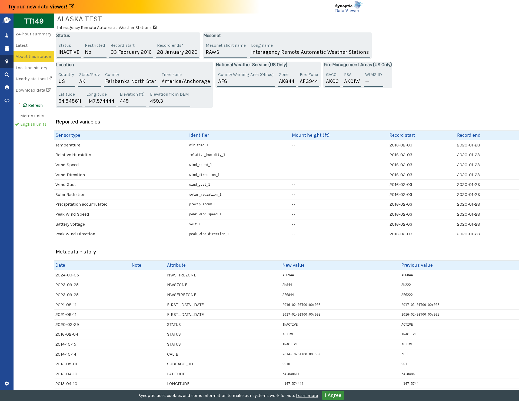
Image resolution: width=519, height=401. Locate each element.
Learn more (307, 395)
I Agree (333, 395)
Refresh (35, 105)
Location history (31, 67)
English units (33, 124)
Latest (22, 45)
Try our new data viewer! (38, 7)
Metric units (32, 115)
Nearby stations (32, 78)
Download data (31, 90)
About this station (33, 56)
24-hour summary (33, 33)
